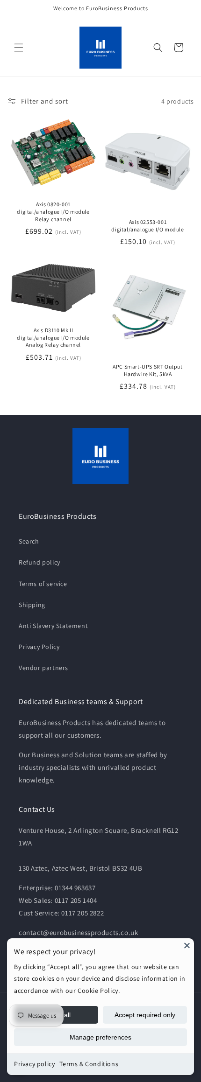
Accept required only (145, 1015)
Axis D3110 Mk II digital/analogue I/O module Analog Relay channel (53, 337)
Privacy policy (34, 1064)
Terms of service (43, 583)
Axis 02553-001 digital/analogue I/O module (147, 225)
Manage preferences (100, 1037)
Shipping (32, 604)
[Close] (187, 945)
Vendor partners (43, 667)
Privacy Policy (39, 646)
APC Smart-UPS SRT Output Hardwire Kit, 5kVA (147, 370)
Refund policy (39, 562)
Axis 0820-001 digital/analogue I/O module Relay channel (53, 211)
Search (29, 541)
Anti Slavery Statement (53, 625)
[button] (18, 47)
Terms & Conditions (88, 1064)
